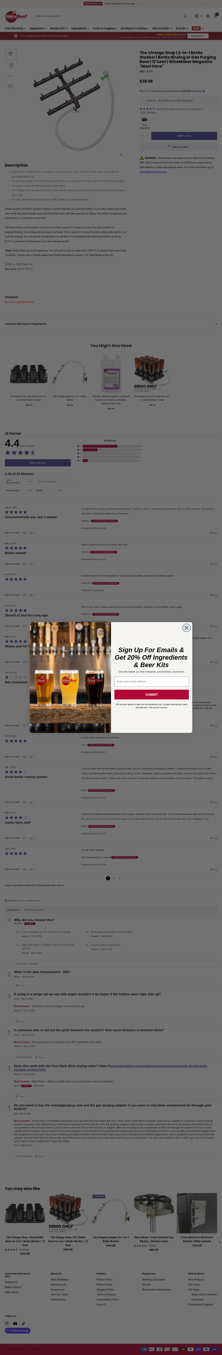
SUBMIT (151, 694)
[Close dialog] (187, 628)
